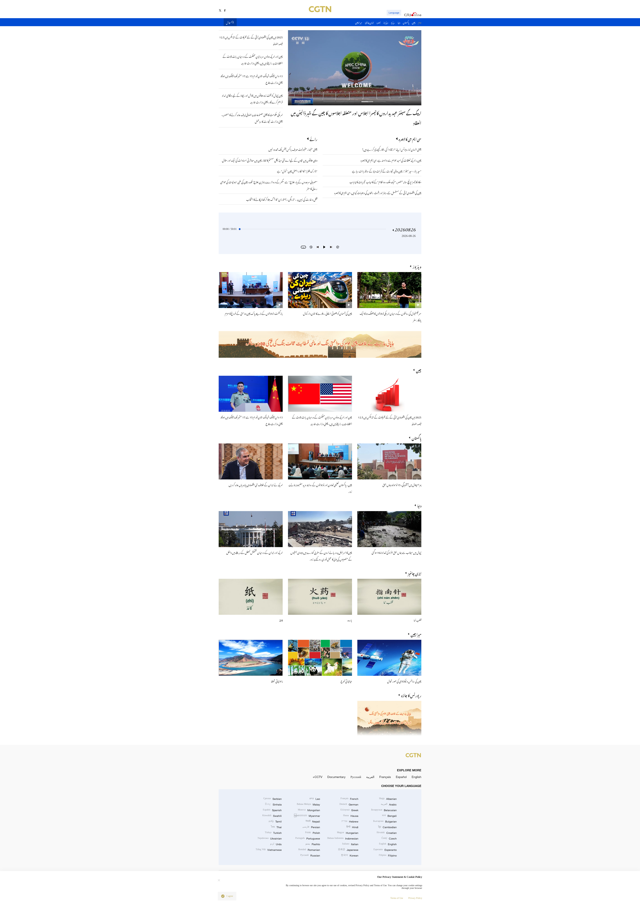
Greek (349, 810)
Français (385, 777)
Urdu (276, 844)
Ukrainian (270, 838)
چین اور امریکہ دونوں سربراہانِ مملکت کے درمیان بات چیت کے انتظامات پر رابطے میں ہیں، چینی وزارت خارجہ (322, 420)
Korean (349, 855)
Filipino (388, 855)
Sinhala (273, 804)
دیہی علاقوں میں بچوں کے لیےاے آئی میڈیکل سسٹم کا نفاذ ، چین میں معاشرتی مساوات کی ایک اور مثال (269, 160)
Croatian (387, 832)
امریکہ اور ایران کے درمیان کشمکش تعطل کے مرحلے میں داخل (254, 552)
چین (418, 370)
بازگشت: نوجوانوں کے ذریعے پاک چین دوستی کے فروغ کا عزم (254, 313)
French (349, 798)
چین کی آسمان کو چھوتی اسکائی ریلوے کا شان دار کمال (327, 313)
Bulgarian (385, 821)
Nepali (313, 821)
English (416, 777)
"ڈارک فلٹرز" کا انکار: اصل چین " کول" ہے (297, 170)
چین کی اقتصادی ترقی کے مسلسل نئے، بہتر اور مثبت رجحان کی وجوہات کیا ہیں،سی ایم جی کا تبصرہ (377, 192)
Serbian (272, 798)
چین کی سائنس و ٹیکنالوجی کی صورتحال (404, 680)
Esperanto (385, 849)
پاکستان (416, 437)
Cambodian (387, 827)
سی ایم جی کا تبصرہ (410, 138)
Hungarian (347, 832)
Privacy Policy (415, 898)
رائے (313, 138)
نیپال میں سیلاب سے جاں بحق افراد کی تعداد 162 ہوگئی (396, 552)
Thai (276, 827)
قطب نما (417, 619)
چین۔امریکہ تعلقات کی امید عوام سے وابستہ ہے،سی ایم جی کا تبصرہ (390, 160)
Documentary (336, 777)
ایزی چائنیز (414, 573)
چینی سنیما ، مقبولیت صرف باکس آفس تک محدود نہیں (292, 149)
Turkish (273, 832)
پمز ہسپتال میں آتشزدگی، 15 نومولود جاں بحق (401, 484)
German (349, 804)
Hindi (352, 827)
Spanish (272, 810)
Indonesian (342, 838)
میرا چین (416, 634)
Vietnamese (269, 849)
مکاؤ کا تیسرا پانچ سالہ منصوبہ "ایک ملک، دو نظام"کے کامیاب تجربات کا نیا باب (385, 181)
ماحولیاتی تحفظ (277, 680)
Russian (310, 855)
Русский (355, 777)
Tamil (275, 821)
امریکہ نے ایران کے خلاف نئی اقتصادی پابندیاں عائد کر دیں (256, 484)
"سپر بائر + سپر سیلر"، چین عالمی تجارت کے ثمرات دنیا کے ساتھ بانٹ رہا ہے (386, 170)
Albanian (388, 798)
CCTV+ (317, 777)
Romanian (309, 849)
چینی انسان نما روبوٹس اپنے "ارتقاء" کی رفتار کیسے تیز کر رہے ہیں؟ (391, 149)
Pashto (313, 844)
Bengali (389, 815)
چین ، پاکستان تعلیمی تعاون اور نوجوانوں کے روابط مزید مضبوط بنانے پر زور (364, 112)
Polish (312, 832)
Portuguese (307, 838)
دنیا (419, 505)
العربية (370, 777)
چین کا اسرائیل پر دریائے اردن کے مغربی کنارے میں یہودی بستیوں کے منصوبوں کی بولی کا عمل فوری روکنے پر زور (321, 555)
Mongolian (309, 810)
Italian (350, 844)
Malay (308, 804)
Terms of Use (396, 898)
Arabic (389, 804)
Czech (389, 838)
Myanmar (307, 815)
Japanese (348, 849)
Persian (311, 827)
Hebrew (350, 821)
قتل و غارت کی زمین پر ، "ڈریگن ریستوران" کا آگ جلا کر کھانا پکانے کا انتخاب (281, 199)
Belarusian (384, 810)
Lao (315, 798)
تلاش (228, 22)
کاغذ (281, 619)
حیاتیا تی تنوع (346, 680)
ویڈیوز (417, 266)
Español (401, 777)
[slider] (239, 229)
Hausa (350, 815)
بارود (350, 619)
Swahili (272, 815)
